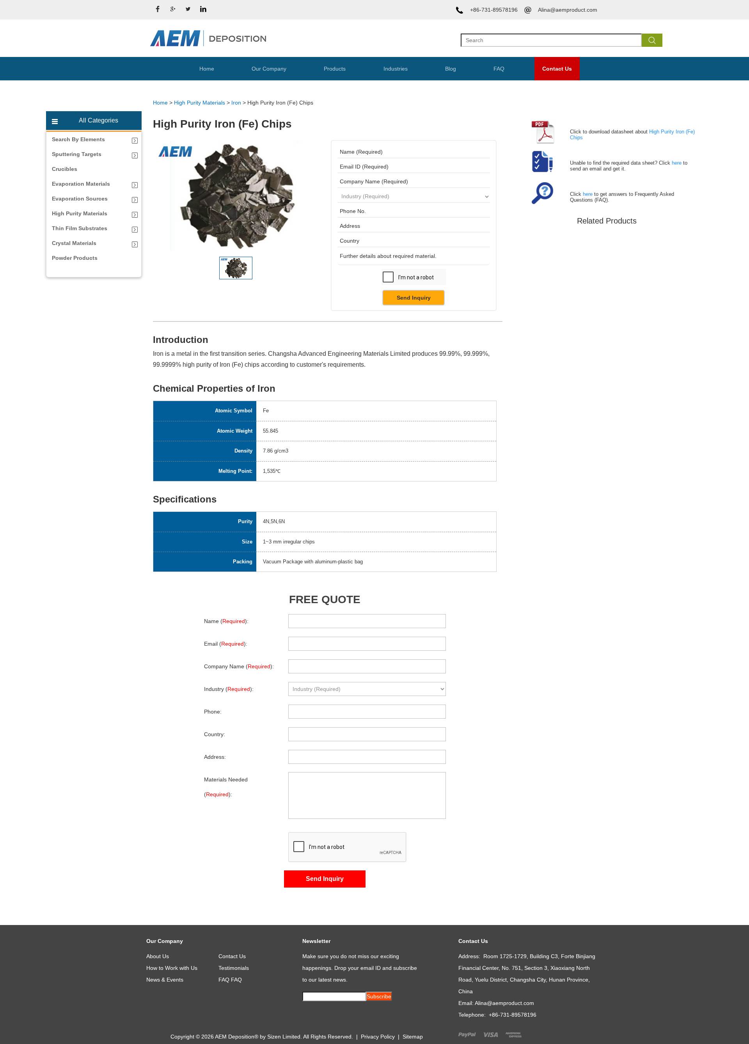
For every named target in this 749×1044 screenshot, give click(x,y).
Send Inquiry (414, 298)
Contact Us (557, 69)
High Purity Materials (199, 102)
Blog (450, 69)
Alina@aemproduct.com (567, 10)
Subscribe (379, 996)
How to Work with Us (171, 968)
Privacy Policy (378, 1036)
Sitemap (413, 1036)
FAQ (498, 69)
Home (206, 69)
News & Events (164, 980)
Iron (236, 102)
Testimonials (233, 968)
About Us (157, 956)
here (677, 163)
